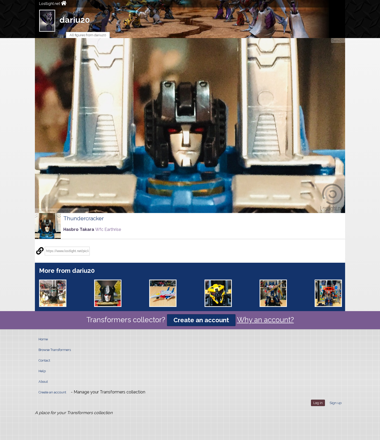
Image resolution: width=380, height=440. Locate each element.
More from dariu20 (67, 270)
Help (42, 371)
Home (43, 339)
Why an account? (265, 320)
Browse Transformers (55, 350)
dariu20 (74, 20)
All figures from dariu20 (88, 35)
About (43, 382)
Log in (318, 403)
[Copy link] (40, 251)
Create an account (201, 320)
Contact (44, 360)
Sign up (335, 403)
